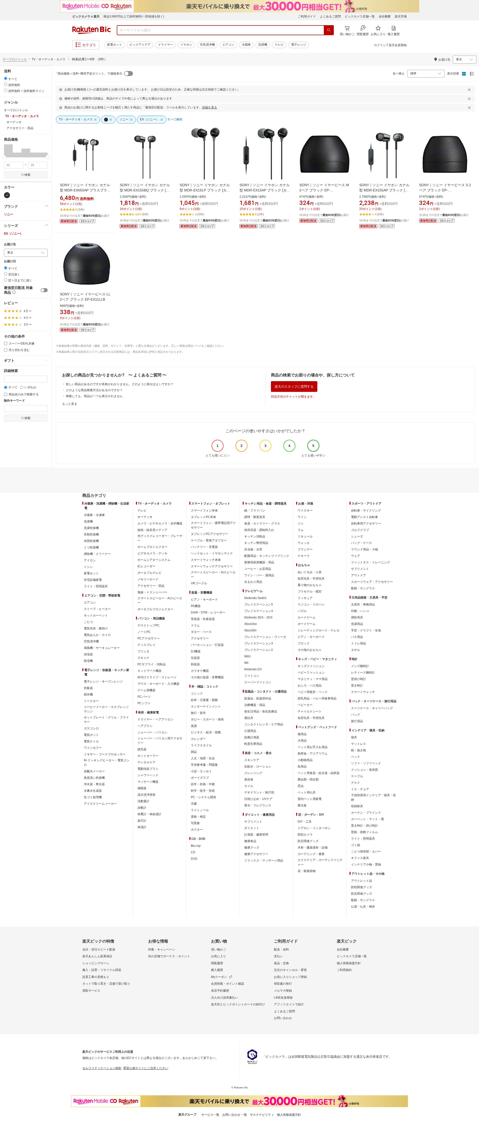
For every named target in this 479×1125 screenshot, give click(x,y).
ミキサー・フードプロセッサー (105, 754)
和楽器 (195, 664)
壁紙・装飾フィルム (364, 832)
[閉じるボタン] (470, 90)
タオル (355, 650)
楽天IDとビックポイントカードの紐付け (238, 1004)
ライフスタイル (201, 745)
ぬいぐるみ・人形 (310, 572)
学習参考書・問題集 (204, 765)
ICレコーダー (146, 566)
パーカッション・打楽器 (207, 645)
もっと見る (69, 404)
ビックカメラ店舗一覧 (360, 16)
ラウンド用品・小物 (364, 549)
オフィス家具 (360, 858)
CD (193, 852)
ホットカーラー (147, 756)
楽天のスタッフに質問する (294, 386)
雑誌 (194, 752)
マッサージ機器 (147, 781)
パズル (302, 611)
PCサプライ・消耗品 (151, 664)
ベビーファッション (311, 672)
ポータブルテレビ (149, 573)
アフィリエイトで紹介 (289, 1004)
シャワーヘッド (147, 775)
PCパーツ (144, 696)
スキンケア (251, 760)
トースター (91, 701)
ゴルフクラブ (360, 530)
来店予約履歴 (220, 990)
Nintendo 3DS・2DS (258, 617)
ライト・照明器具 (96, 586)
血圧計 (141, 820)
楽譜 (194, 726)
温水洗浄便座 (146, 794)
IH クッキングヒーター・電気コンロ (106, 763)
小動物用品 (305, 760)
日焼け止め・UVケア (258, 799)
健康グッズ (251, 847)
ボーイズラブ (200, 777)
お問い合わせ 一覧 (234, 1115)
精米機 (88, 694)
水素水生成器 (93, 790)
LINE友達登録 (283, 997)
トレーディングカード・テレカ (319, 630)
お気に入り (218, 956)
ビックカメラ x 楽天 (86, 16)
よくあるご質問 (330, 16)
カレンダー (198, 739)
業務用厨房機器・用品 (259, 562)
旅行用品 (357, 721)
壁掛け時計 (358, 679)
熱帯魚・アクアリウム (313, 753)
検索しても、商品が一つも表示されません (94, 396)
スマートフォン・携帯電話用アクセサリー (213, 525)
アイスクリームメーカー (100, 803)
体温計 (141, 827)
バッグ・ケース (361, 543)
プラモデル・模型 (310, 591)
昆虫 (301, 786)
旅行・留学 (198, 713)
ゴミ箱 (355, 845)
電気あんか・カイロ (97, 635)
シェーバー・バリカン (152, 732)
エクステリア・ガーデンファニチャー (320, 862)
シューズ (357, 536)
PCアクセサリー (148, 638)
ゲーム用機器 (146, 690)
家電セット (114, 44)
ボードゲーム (307, 624)
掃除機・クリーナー (97, 554)
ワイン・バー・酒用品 (259, 575)
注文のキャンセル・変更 (290, 970)
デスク (355, 782)
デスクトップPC (148, 625)
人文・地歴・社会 (203, 758)
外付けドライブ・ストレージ (156, 677)
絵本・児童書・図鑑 (204, 700)
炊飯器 (88, 688)
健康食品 (250, 841)
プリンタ (143, 651)
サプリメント (253, 821)
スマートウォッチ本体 (206, 560)
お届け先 (10, 244)
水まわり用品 (253, 582)
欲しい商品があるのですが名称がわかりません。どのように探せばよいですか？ (120, 384)
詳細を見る (209, 107)
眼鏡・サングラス (363, 588)
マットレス (358, 744)
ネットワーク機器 (149, 671)
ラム (301, 530)
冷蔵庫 (246, 44)
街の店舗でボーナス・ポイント (169, 956)
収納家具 (357, 806)
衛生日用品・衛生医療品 (260, 711)
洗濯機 (262, 44)
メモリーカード (147, 579)
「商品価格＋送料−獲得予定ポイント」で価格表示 (88, 73)
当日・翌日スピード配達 (98, 949)
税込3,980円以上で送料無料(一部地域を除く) (134, 16)
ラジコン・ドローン (311, 604)
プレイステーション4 (258, 611)
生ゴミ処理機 (93, 797)
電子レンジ (298, 44)
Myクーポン (219, 977)
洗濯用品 (357, 624)
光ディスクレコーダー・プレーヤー (159, 538)
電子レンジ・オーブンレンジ (103, 681)
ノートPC (144, 632)
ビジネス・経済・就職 (206, 732)
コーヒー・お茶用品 (257, 569)
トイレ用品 (358, 643)
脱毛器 (141, 749)
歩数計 (141, 807)
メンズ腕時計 (360, 666)
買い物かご (218, 949)
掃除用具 (357, 617)
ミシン (88, 567)
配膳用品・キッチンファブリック (266, 556)
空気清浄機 (207, 44)
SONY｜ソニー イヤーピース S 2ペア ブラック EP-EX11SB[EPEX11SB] (445, 190)
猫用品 (302, 734)
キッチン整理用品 (256, 543)
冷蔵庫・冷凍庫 (94, 515)
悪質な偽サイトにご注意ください (145, 1068)
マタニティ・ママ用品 (313, 679)
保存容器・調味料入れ (259, 530)
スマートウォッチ (363, 692)
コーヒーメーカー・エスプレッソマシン (106, 709)
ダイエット (251, 828)
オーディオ (144, 517)
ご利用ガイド (307, 16)
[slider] (4, 157)
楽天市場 (401, 16)
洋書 (194, 803)
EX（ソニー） (13, 233)
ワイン (302, 517)
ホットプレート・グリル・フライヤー (106, 720)
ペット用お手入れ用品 (313, 747)
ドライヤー (165, 44)
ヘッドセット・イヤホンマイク (212, 553)
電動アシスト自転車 (364, 517)
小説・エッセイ (201, 771)
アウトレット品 (361, 880)
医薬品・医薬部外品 (257, 698)
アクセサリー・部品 (150, 586)
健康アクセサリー (256, 854)
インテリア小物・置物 (366, 864)
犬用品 (302, 740)
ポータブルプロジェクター (155, 609)
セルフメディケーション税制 (101, 1068)
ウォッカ (304, 543)
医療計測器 (251, 737)
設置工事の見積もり (95, 977)
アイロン (90, 560)
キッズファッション (311, 666)
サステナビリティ (262, 1115)
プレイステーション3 (258, 643)
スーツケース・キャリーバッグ (372, 708)
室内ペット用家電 (310, 799)
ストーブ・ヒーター (97, 609)
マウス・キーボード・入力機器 (158, 684)
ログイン (380, 45)
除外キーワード (14, 400)
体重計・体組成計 (149, 814)
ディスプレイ (146, 645)
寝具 (354, 737)
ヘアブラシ (144, 726)
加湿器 (88, 654)
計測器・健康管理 (256, 834)
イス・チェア (360, 789)
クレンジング (253, 773)
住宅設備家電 (93, 580)
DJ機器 (196, 651)
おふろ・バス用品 (310, 685)
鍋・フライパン (254, 510)
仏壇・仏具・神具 (363, 906)
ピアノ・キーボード (204, 599)
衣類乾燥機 (91, 534)
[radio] (5, 78)
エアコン (228, 44)
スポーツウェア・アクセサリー (372, 582)
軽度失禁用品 (253, 744)
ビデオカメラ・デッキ (152, 553)
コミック (197, 693)
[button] (8, 150)
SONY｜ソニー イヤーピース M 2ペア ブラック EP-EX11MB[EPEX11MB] (324, 190)
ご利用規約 (344, 970)
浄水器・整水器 (94, 784)
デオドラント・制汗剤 (259, 792)
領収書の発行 (283, 983)
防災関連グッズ (308, 841)
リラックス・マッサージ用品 (263, 860)
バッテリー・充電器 (204, 547)
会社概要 (385, 16)
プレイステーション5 (258, 604)
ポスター (197, 829)
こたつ (88, 622)
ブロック (304, 643)
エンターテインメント (206, 706)
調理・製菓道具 (254, 517)
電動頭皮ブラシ (147, 769)
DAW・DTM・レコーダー (208, 612)
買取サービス (91, 990)
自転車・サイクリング (366, 510)
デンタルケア (146, 762)
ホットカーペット (96, 615)
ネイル (248, 786)
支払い (278, 956)
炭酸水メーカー (94, 771)
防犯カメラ (305, 834)
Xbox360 (250, 630)
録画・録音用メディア (152, 530)
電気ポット (91, 735)
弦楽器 (195, 658)
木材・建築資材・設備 (313, 847)
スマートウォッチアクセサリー (212, 566)
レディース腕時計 (363, 672)
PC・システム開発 (203, 797)
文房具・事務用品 (363, 604)
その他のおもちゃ (310, 650)
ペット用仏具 (307, 792)
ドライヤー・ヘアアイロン (155, 719)
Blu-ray (196, 846)
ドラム (195, 625)
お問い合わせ (283, 1018)
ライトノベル (200, 810)
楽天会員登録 (398, 45)
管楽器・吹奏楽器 (203, 619)
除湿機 (88, 661)
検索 (27, 174)
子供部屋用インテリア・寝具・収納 (373, 797)
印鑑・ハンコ (360, 611)
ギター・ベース (201, 632)
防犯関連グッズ (361, 887)
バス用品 (357, 637)
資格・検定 (198, 816)
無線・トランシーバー (152, 592)
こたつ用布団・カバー (366, 851)
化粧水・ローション (257, 766)
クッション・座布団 (364, 770)
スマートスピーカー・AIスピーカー (159, 601)
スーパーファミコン (257, 682)
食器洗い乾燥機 (94, 777)
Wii (246, 663)
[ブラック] (7, 195)
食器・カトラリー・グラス (262, 523)
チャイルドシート (310, 711)
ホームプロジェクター (152, 547)
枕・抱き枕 (358, 750)
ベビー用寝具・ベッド (313, 692)
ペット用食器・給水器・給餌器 (319, 773)
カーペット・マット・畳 (367, 819)
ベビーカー (305, 705)
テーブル (357, 776)
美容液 (248, 779)
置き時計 (357, 685)
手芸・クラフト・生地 (366, 630)
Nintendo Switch (255, 598)
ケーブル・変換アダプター (209, 540)
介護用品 (250, 731)
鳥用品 (302, 766)
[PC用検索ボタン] (329, 30)
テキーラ (304, 556)
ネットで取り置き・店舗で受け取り (106, 983)
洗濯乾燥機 (91, 528)
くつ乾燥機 (91, 547)
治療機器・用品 (254, 705)
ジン (301, 523)
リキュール (305, 536)
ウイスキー (305, 510)
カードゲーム (307, 617)
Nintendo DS (253, 669)
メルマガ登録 (283, 990)
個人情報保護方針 (349, 963)
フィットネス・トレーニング (370, 562)
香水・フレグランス (257, 805)
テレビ (279, 44)
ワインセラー (93, 748)
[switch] (44, 290)
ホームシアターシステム (153, 560)
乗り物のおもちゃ (310, 585)
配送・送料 (281, 949)
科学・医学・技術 (203, 790)
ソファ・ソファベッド (366, 763)
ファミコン (251, 676)
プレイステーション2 (258, 650)
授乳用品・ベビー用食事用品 (317, 698)
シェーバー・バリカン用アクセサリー (159, 741)
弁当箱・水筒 (253, 549)
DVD (194, 859)
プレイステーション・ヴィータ (265, 637)
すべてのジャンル (15, 59)
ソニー (8, 214)
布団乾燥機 (91, 541)
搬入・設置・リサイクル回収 (101, 970)
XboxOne (250, 624)
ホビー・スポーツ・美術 (207, 719)
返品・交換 (281, 963)
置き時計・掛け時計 (364, 825)
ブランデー (305, 549)
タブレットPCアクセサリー (209, 534)
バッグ (355, 714)
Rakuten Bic (91, 30)
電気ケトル (91, 741)
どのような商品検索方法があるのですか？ (94, 390)
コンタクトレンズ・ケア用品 (263, 724)
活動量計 (143, 801)
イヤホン (186, 44)
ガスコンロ (91, 728)
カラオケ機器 (200, 671)
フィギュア (305, 598)
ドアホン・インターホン (314, 828)
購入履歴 (217, 970)
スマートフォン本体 (204, 510)
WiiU (247, 656)
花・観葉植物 (307, 871)
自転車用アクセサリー (366, 523)
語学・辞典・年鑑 (203, 784)
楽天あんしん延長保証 (97, 956)
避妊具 (248, 718)
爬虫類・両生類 (308, 779)
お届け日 (10, 261)
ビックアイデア (139, 44)
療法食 (302, 805)
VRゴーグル (199, 583)
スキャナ (143, 658)
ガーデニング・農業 (311, 854)
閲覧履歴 (217, 963)
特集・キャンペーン (161, 949)
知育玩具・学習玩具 (311, 578)
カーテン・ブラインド (366, 812)
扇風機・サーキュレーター (102, 648)
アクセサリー (200, 638)
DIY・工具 (305, 821)
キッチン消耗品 (254, 536)
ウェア (355, 556)
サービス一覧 (210, 1115)
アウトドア (358, 575)
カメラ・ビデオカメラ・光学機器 (159, 523)
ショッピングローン (95, 963)
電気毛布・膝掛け (96, 628)
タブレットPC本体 (203, 517)
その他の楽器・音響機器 (207, 677)
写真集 (195, 823)
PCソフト (144, 703)
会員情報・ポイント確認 (227, 983)
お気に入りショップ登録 (290, 977)
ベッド (355, 757)
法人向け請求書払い (224, 997)
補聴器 (141, 788)
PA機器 (196, 606)
